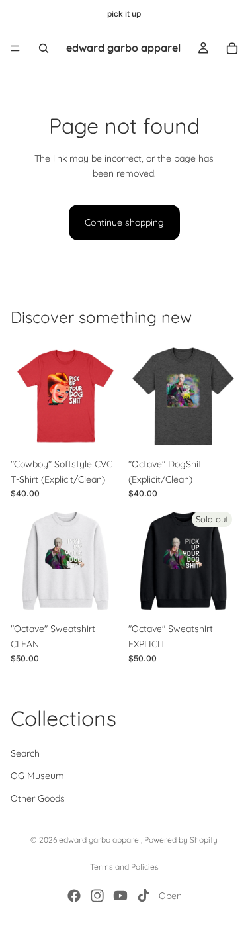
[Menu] (15, 48)
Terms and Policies (124, 867)
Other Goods (38, 799)
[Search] (43, 48)
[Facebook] (74, 895)
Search (25, 753)
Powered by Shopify (181, 840)
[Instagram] (97, 895)
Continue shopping (124, 222)
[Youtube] (120, 895)
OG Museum (37, 776)
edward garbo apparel (100, 840)
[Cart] (232, 48)
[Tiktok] (143, 895)
